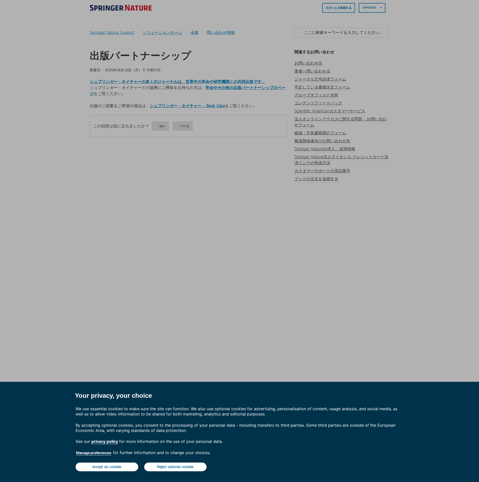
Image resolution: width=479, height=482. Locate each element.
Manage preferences (93, 453)
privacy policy (104, 441)
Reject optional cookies (175, 466)
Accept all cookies (106, 466)
